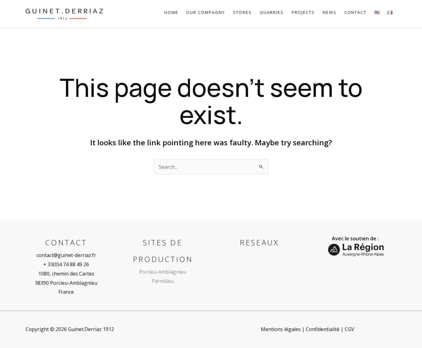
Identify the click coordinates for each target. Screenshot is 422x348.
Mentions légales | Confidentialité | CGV (307, 329)
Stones (242, 12)
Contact (355, 12)
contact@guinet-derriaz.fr (66, 255)
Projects (303, 12)
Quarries (272, 12)
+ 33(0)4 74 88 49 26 (66, 264)
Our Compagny (205, 12)
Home (171, 12)
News (329, 12)
